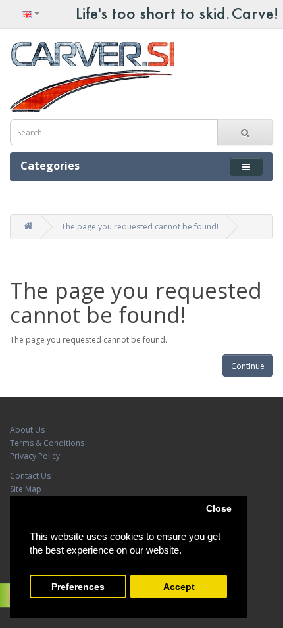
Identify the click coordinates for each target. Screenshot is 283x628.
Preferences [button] (78, 587)
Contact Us (30, 475)
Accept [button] (179, 587)
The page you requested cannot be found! (140, 226)
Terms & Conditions (47, 442)
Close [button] (219, 509)
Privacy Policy (35, 456)
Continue (248, 366)
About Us (27, 429)
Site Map (25, 489)
